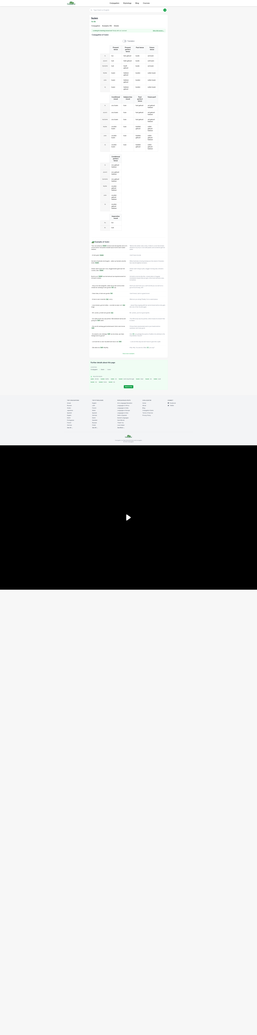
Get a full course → (158, 30)
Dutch (102, 369)
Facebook (173, 403)
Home (144, 403)
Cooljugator (94, 369)
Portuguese (70, 420)
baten (157, 379)
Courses (146, 3)
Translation (131, 41)
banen (126, 379)
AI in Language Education (124, 403)
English (69, 415)
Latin (93, 405)
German (69, 425)
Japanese (70, 410)
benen (103, 382)
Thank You (120, 422)
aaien (95, 379)
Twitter (172, 405)
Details (116, 26)
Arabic (69, 408)
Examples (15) (107, 26)
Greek (69, 403)
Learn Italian (120, 425)
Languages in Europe (123, 410)
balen (114, 379)
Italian (94, 410)
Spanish (69, 413)
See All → (70, 427)
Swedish (94, 420)
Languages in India (122, 408)
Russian (69, 405)
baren (139, 379)
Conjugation (114, 3)
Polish (94, 425)
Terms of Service (147, 413)
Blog (137, 3)
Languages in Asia (122, 413)
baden (105, 379)
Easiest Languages (123, 418)
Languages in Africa (123, 405)
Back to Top (128, 386)
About (144, 405)
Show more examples (128, 353)
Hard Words (120, 420)
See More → (121, 427)
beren (112, 382)
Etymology (127, 3)
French (69, 422)
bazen (94, 382)
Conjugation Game (147, 410)
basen (148, 379)
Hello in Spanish (122, 415)
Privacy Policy (146, 415)
